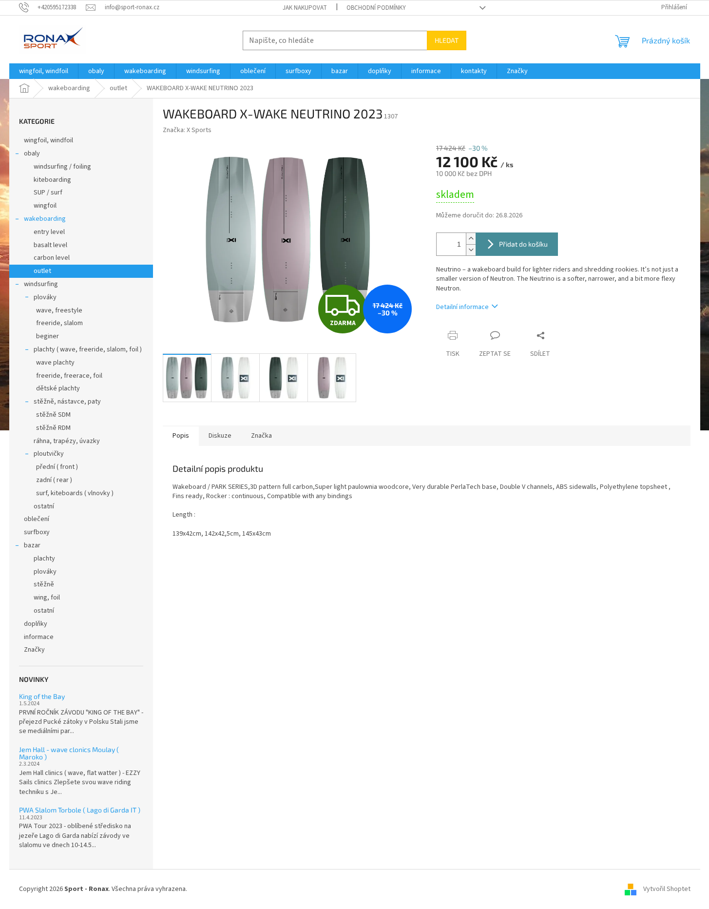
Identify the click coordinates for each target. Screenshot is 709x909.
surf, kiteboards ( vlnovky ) (75, 493)
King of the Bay (42, 696)
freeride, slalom (59, 323)
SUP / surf (48, 192)
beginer (47, 336)
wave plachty (55, 362)
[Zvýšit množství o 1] (471, 238)
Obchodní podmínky (376, 7)
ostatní (44, 506)
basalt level (50, 245)
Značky (34, 650)
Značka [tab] (261, 436)
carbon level (52, 258)
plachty (44, 558)
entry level (49, 232)
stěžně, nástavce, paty (67, 401)
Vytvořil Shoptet (666, 889)
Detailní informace (462, 307)
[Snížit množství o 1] (471, 249)
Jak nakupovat (305, 7)
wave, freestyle (59, 310)
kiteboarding (52, 180)
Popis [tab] (180, 436)
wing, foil (47, 597)
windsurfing (41, 284)
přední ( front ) (57, 467)
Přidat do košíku (523, 244)
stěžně (44, 584)
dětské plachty (58, 388)
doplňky (35, 624)
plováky (45, 297)
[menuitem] (43, 71)
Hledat (447, 40)
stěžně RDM (53, 428)
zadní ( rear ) (54, 480)
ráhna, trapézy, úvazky (67, 441)
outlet (42, 271)
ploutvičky (49, 454)
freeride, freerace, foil (69, 376)
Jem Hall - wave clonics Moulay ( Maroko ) (69, 753)
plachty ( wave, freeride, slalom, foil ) (88, 349)
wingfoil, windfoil (48, 140)
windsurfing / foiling (62, 167)
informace (39, 637)
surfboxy (37, 532)
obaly (32, 153)
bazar (32, 545)
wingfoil (45, 206)
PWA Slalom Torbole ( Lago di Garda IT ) (79, 809)
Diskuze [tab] (220, 436)
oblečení (36, 519)
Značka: (187, 130)
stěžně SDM (53, 415)
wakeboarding (45, 219)
